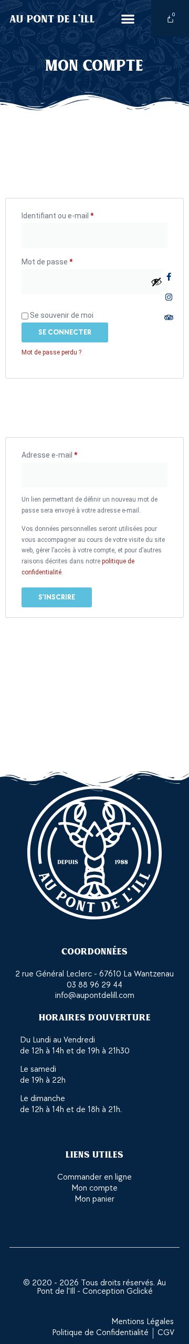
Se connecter (64, 332)
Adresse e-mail (67, 453)
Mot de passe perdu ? (51, 352)
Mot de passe (65, 260)
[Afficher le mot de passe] (156, 281)
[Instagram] (168, 297)
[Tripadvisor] (168, 317)
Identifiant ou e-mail (76, 214)
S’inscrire (56, 597)
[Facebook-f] (168, 276)
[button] (128, 18)
